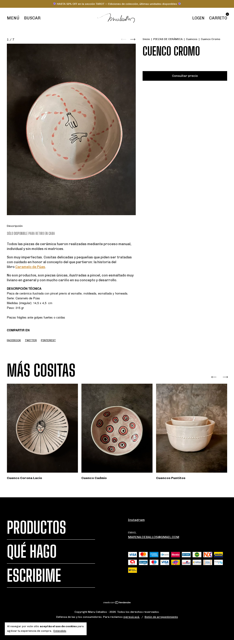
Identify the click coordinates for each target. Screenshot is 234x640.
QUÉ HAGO (32, 551)
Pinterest (48, 340)
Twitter (31, 340)
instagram (136, 520)
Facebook (14, 340)
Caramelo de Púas (30, 267)
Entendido (59, 630)
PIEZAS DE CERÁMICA (168, 39)
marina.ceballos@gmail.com (153, 537)
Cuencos (191, 39)
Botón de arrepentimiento (161, 617)
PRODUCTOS (36, 527)
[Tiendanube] (117, 603)
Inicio (146, 39)
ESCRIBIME (34, 575)
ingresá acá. (131, 617)
